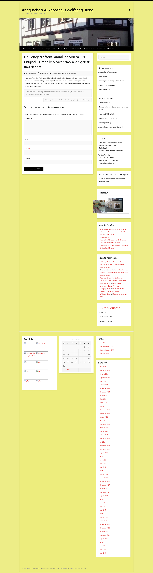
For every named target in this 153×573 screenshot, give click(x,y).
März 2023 (103, 406)
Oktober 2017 (104, 488)
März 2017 (103, 514)
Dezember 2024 (105, 388)
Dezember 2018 (105, 445)
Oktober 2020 (104, 428)
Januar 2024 (104, 403)
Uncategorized (56, 73)
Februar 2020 (104, 435)
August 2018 (104, 453)
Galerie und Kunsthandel (73, 49)
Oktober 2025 (104, 374)
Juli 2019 (102, 442)
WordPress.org (104, 353)
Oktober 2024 (104, 395)
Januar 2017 (104, 521)
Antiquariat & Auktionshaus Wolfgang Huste (57, 10)
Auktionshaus (57, 49)
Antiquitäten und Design (41, 49)
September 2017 (105, 492)
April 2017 (103, 510)
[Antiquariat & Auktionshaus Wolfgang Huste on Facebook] (129, 9)
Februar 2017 (104, 517)
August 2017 (104, 496)
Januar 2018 (104, 478)
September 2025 (105, 377)
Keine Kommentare (70, 73)
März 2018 (103, 471)
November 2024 (105, 392)
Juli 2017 (102, 499)
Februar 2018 (104, 474)
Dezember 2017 (105, 481)
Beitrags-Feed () (106, 346)
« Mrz (68, 370)
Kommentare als (107, 350)
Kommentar (28, 118)
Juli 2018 (102, 456)
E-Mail (27, 149)
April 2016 (103, 553)
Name (26, 139)
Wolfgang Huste (31, 73)
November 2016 (105, 528)
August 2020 (104, 431)
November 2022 (105, 410)
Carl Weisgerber (105, 237)
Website (27, 158)
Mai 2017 (103, 506)
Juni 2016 (103, 546)
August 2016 (104, 539)
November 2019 (105, 438)
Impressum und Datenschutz (94, 49)
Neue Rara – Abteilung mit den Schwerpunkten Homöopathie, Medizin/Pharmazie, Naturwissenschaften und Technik (55, 93)
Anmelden (103, 343)
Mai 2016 (103, 549)
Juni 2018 (103, 460)
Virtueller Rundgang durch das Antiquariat (113, 229)
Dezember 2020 (105, 424)
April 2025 (103, 381)
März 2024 (103, 399)
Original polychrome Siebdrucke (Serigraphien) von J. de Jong (67, 100)
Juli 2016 (102, 542)
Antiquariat (26, 49)
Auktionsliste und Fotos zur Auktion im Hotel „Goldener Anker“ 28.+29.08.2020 (114, 264)
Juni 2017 (103, 503)
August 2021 (104, 417)
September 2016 (105, 535)
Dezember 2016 (105, 524)
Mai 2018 (103, 463)
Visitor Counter (109, 308)
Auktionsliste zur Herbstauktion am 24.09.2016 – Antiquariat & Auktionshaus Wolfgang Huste (113, 280)
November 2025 (105, 370)
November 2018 (105, 449)
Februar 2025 (104, 385)
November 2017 (105, 485)
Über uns (110, 49)
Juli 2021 (102, 420)
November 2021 (105, 413)
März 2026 (103, 367)
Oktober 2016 (104, 531)
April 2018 (103, 467)
